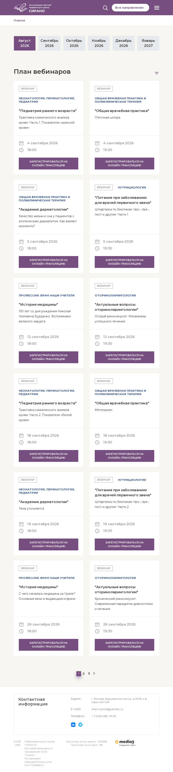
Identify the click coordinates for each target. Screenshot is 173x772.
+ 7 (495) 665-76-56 (104, 716)
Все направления (129, 8)
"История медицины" (38, 305)
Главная (19, 20)
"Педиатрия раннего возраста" (48, 111)
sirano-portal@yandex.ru (107, 709)
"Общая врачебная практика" (122, 111)
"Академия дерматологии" (43, 209)
